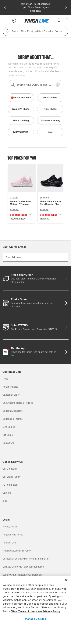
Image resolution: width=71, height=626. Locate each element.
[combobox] (35, 31)
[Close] (66, 580)
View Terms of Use (23, 611)
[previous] (4, 7)
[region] (35, 601)
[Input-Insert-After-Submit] (57, 84)
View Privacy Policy (48, 611)
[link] (36, 21)
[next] (66, 7)
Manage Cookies (35, 618)
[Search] (8, 31)
